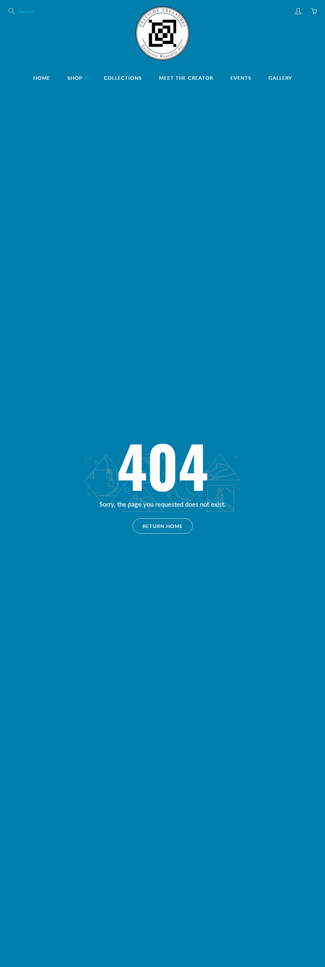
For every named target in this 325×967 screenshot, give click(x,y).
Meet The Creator (186, 78)
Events (240, 78)
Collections (123, 78)
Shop (75, 78)
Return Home (163, 526)
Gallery (280, 78)
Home (41, 78)
